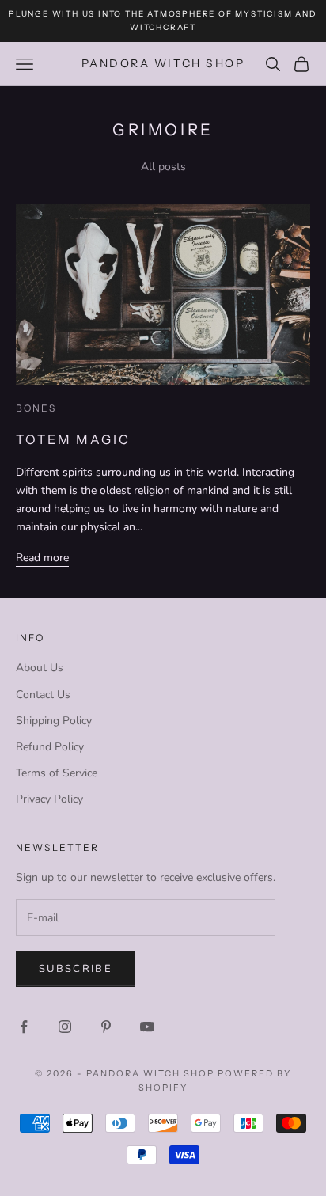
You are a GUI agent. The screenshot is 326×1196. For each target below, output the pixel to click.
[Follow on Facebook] (24, 1027)
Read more (42, 557)
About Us (39, 667)
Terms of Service (56, 772)
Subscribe (75, 969)
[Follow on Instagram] (65, 1027)
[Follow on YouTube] (147, 1027)
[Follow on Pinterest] (106, 1027)
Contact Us (43, 694)
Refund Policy (50, 746)
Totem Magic (73, 439)
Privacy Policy (49, 799)
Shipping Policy (54, 720)
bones (36, 408)
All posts (163, 166)
